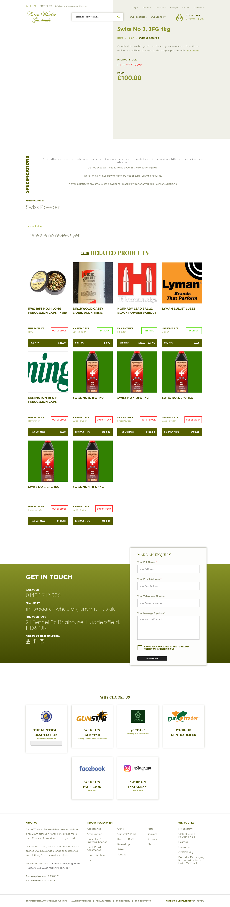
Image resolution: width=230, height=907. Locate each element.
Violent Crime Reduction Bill (186, 835)
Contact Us (199, 8)
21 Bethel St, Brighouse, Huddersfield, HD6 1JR (73, 625)
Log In (135, 8)
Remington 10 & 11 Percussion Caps (43, 399)
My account (185, 828)
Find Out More (48, 432)
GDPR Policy (186, 852)
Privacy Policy (103, 901)
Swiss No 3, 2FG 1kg (177, 397)
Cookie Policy (123, 901)
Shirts (151, 844)
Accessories (94, 828)
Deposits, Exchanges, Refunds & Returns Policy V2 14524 (191, 860)
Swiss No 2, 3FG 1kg (43, 487)
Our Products (137, 16)
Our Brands (157, 16)
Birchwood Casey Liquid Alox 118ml (88, 310)
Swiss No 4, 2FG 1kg (133, 397)
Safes (120, 849)
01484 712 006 (46, 6)
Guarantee (161, 8)
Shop (131, 38)
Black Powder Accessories (95, 848)
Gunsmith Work (126, 833)
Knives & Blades (126, 839)
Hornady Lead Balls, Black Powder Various (136, 310)
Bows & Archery (96, 855)
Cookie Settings (143, 901)
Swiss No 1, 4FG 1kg (88, 487)
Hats (150, 828)
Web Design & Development (179, 901)
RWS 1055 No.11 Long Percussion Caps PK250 (47, 310)
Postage (174, 8)
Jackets (152, 833)
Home (120, 38)
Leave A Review (34, 226)
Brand (90, 860)
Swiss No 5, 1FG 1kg (88, 397)
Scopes (121, 854)
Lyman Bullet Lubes (178, 308)
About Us (147, 8)
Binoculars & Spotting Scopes (97, 840)
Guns (120, 828)
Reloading (123, 844)
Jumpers (153, 839)
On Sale (185, 8)
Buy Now (48, 343)
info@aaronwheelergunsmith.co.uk (71, 6)
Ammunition (94, 833)
